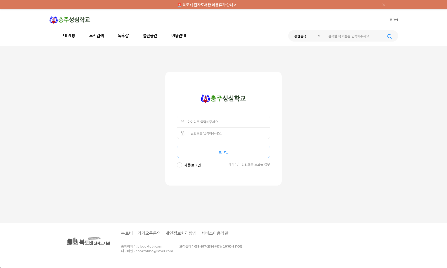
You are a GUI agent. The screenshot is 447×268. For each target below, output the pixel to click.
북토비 (127, 233)
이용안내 (178, 35)
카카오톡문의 (149, 233)
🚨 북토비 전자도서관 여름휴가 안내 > (207, 4)
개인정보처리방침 (180, 233)
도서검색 (96, 35)
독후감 (123, 35)
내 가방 (69, 35)
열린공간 (150, 35)
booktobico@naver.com (154, 250)
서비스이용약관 (214, 233)
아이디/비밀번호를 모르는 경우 (249, 164)
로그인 (393, 19)
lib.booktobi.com (148, 246)
